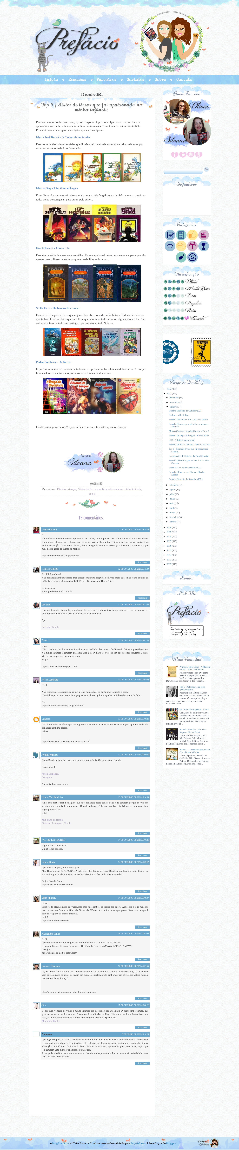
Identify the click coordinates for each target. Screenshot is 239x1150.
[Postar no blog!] (94, 483)
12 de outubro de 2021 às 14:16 (133, 529)
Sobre (160, 80)
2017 (169, 541)
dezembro (174, 397)
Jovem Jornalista (49, 754)
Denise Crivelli (49, 529)
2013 (169, 560)
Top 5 (91, 493)
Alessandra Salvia (50, 933)
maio (172, 503)
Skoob (67, 823)
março (173, 512)
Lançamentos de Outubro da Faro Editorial (188, 456)
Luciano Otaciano (50, 966)
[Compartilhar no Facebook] (100, 483)
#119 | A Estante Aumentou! (182, 440)
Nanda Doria (48, 862)
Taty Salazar (138, 1144)
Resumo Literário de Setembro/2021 (185, 479)
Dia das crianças (66, 489)
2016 (169, 546)
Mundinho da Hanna (52, 819)
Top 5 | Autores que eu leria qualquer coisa (192, 688)
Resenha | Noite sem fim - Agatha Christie (188, 419)
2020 (169, 527)
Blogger (171, 1144)
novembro (174, 402)
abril (172, 508)
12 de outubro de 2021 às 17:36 (133, 605)
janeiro (173, 521)
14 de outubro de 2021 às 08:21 (133, 840)
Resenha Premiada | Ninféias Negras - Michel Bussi (192, 731)
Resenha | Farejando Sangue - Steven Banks (189, 435)
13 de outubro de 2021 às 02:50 (133, 640)
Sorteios (135, 80)
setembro (174, 485)
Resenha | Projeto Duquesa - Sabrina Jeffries (189, 444)
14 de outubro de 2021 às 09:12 (133, 862)
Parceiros (106, 80)
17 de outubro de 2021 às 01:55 (133, 966)
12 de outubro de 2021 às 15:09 (133, 569)
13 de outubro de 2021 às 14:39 (133, 797)
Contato (184, 80)
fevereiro (174, 517)
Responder (142, 562)
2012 (169, 564)
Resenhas (77, 80)
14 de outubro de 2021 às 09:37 (133, 898)
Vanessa (45, 718)
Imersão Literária (50, 627)
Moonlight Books (51, 1021)
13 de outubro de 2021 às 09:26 (133, 719)
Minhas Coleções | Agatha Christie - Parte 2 (189, 431)
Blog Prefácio (60, 1144)
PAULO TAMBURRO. (53, 839)
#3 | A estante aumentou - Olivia (194, 709)
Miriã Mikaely (48, 897)
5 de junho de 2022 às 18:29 (135, 1034)
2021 (169, 393)
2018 (169, 536)
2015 (169, 550)
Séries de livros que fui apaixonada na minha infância (109, 489)
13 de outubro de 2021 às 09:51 (133, 755)
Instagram (47, 777)
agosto (173, 489)
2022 (169, 389)
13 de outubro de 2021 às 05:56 (133, 680)
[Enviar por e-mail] (91, 483)
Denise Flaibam (49, 568)
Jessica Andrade (49, 679)
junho (172, 499)
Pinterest (46, 823)
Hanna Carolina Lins (52, 797)
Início (51, 80)
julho (172, 494)
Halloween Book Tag (178, 415)
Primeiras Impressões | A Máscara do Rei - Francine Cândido (194, 668)
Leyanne (45, 604)
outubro (173, 407)
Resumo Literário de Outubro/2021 (185, 411)
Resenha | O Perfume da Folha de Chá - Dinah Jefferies (194, 751)
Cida (43, 1005)
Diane (44, 640)
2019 (169, 532)
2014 (169, 555)
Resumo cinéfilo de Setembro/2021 (185, 467)
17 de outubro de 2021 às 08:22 (133, 1005)
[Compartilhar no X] (97, 483)
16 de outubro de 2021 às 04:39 (133, 934)
